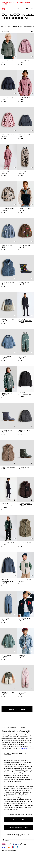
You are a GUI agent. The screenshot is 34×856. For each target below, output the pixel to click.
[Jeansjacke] (25, 641)
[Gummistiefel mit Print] (25, 268)
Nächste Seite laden (17, 709)
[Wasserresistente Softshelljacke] (25, 46)
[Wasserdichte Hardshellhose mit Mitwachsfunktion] (8, 528)
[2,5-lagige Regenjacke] (25, 83)
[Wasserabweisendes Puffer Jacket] (8, 46)
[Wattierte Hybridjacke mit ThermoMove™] (8, 489)
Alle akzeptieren (18, 820)
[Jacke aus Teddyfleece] (25, 194)
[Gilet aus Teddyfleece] (8, 268)
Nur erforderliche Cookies (18, 827)
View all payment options (9, 850)
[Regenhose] (8, 157)
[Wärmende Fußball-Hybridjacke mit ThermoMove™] (25, 305)
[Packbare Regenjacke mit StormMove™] (8, 565)
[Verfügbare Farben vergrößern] (20, 212)
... (21, 715)
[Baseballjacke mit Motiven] (25, 604)
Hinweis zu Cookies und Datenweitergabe (18, 814)
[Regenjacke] (8, 342)
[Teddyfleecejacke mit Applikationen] (25, 231)
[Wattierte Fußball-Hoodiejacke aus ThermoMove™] (25, 379)
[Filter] (31, 31)
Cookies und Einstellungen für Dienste (18, 835)
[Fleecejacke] (8, 231)
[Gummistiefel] (8, 416)
